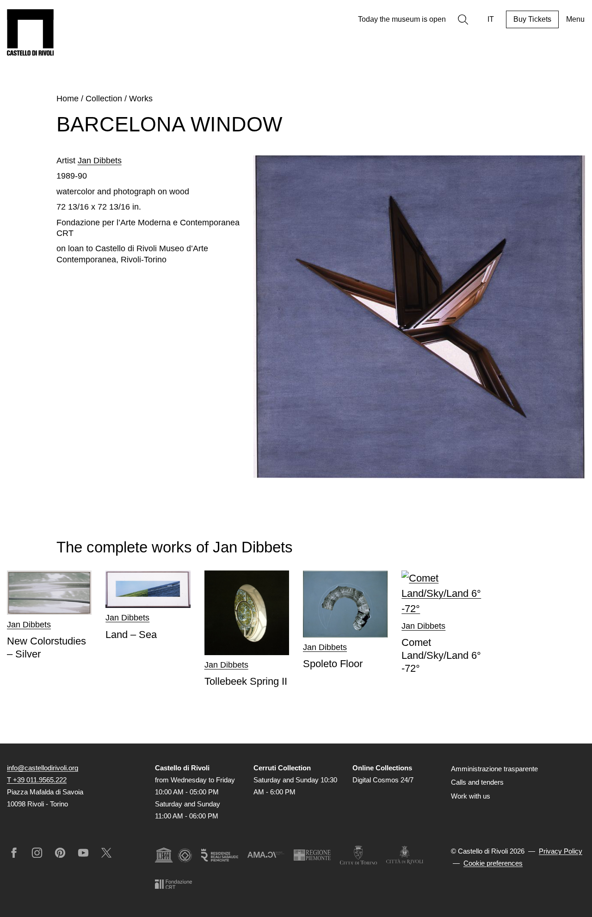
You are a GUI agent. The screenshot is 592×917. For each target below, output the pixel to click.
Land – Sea (131, 634)
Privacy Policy (560, 851)
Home (67, 98)
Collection (104, 98)
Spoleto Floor (333, 663)
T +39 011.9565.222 (37, 780)
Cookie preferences (493, 863)
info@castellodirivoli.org (42, 768)
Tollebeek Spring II (245, 681)
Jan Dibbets (100, 160)
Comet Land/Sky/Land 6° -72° (441, 655)
